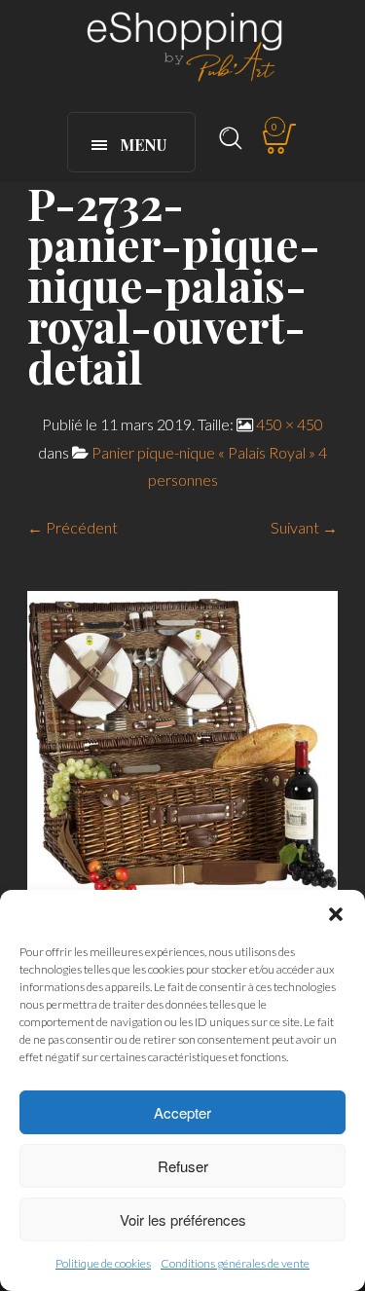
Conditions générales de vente (235, 1263)
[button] (336, 914)
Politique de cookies (103, 1263)
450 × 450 (289, 424)
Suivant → (304, 527)
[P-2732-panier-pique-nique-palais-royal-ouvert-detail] (182, 743)
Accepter (182, 1112)
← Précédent (72, 527)
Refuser (183, 1166)
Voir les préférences (183, 1219)
